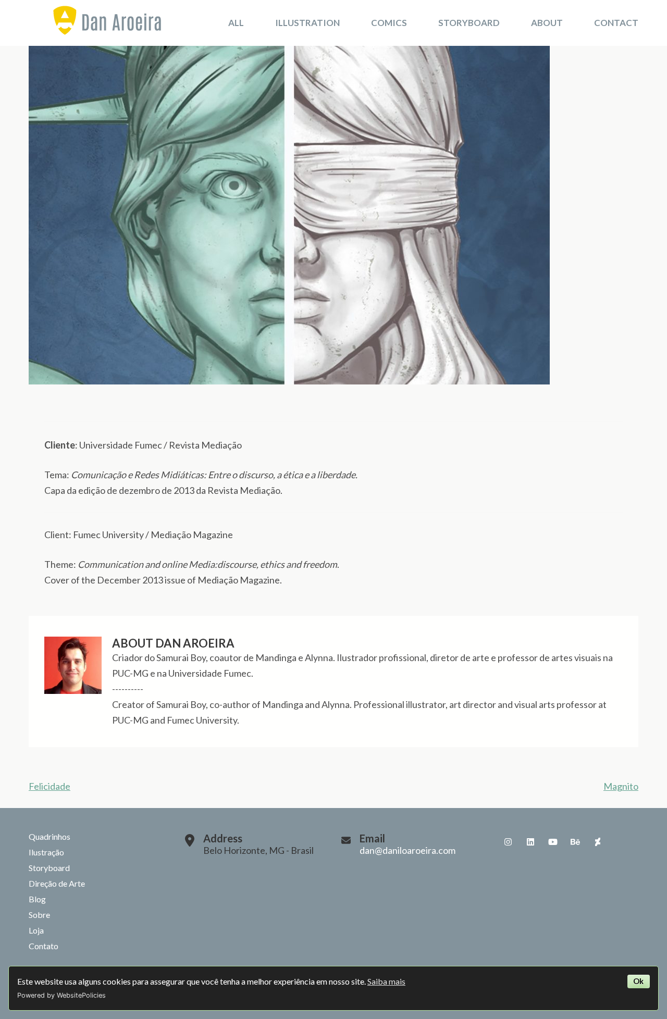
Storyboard (469, 22)
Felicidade (49, 786)
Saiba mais (386, 981)
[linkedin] (530, 841)
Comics (389, 22)
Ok (638, 981)
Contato (43, 946)
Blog (37, 899)
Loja (36, 930)
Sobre (39, 914)
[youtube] (552, 841)
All (236, 22)
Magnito (620, 786)
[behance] (575, 841)
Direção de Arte (57, 883)
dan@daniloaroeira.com (407, 850)
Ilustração (46, 852)
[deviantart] (597, 841)
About (547, 22)
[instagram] (508, 841)
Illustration (307, 22)
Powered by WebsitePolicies (61, 995)
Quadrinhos (49, 836)
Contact (616, 22)
